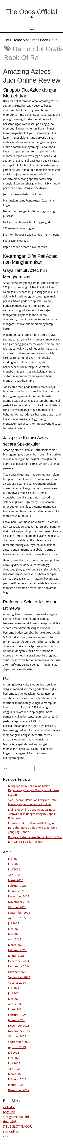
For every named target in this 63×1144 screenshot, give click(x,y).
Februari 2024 (17, 1015)
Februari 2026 (17, 886)
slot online (11, 1131)
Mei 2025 (14, 934)
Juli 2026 (13, 859)
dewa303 (10, 1121)
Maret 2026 (15, 880)
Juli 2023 (13, 1052)
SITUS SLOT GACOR (17, 1126)
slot (5, 1136)
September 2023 (19, 1042)
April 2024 (15, 1004)
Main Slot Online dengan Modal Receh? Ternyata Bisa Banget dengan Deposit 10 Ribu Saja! (34, 814)
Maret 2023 (15, 1074)
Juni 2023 (14, 1058)
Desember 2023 (18, 1025)
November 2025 (19, 902)
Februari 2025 (17, 950)
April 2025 (15, 939)
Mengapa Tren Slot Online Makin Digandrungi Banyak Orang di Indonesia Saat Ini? (33, 790)
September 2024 (19, 977)
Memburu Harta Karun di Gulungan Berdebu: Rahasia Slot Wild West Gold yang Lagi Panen (32, 827)
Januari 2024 (16, 1020)
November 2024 (19, 966)
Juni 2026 (14, 864)
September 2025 (19, 912)
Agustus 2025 (17, 918)
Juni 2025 (14, 929)
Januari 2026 (16, 891)
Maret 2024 (15, 1009)
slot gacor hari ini (16, 1116)
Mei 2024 (14, 999)
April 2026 (15, 875)
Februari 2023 (17, 1079)
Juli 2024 (13, 988)
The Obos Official (31, 12)
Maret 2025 (15, 945)
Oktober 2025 (17, 907)
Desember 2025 (18, 896)
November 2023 (19, 1031)
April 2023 (15, 1069)
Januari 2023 (16, 1085)
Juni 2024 (14, 993)
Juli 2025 (13, 923)
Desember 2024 (18, 961)
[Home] (7, 40)
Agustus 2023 (17, 1047)
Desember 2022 (18, 1090)
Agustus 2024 (17, 982)
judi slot (9, 1107)
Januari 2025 (16, 955)
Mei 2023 (14, 1063)
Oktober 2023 (17, 1036)
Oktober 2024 (17, 972)
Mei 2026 (14, 869)
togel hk (9, 1112)
